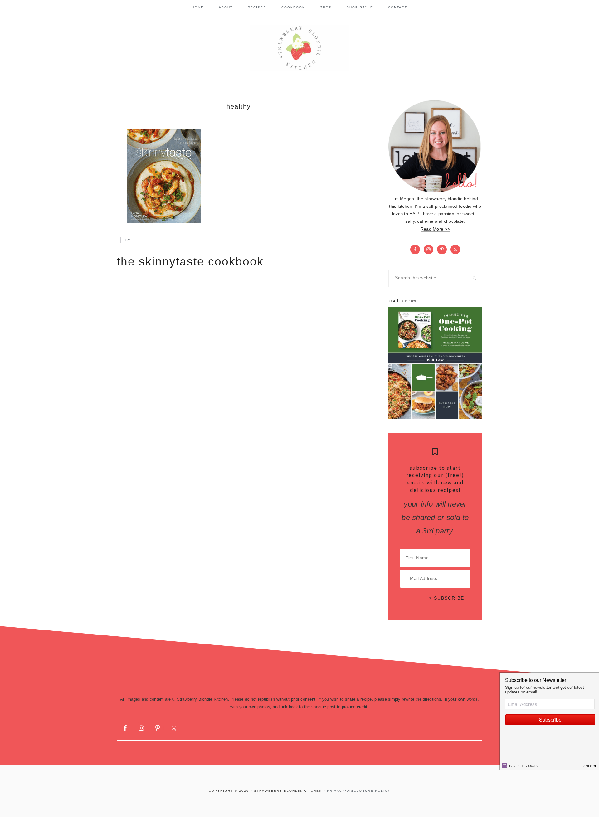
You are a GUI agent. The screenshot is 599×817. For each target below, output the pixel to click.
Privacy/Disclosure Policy (359, 790)
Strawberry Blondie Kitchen (299, 48)
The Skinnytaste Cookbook (190, 261)
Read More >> (435, 229)
